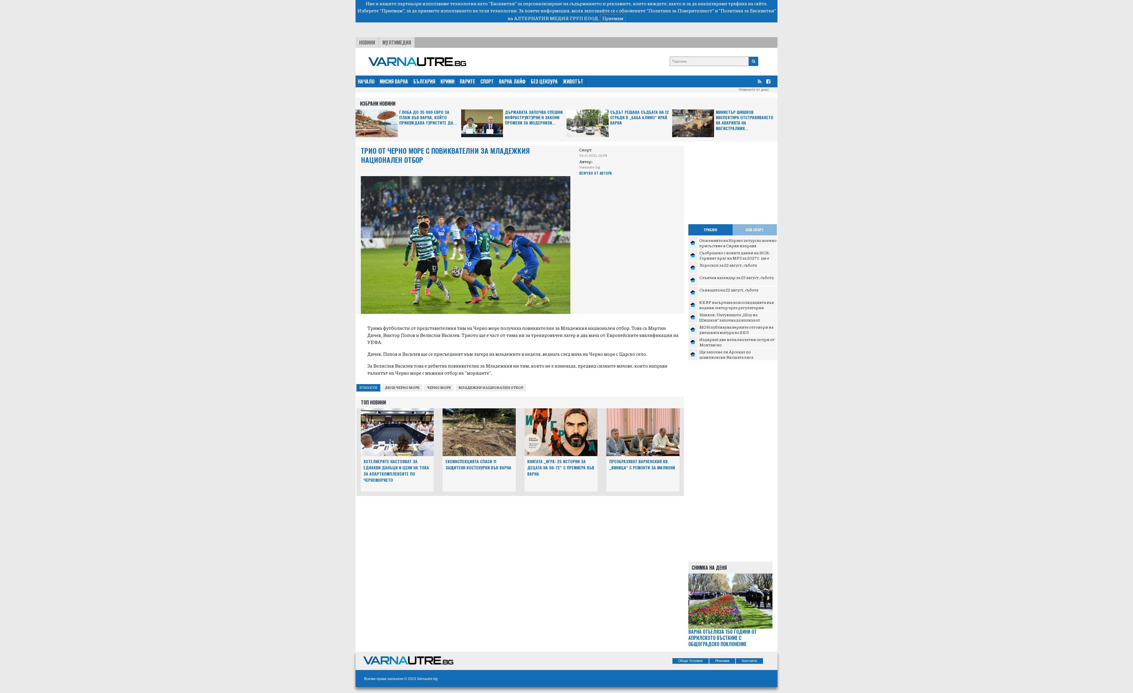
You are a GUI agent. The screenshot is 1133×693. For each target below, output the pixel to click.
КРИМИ (447, 81)
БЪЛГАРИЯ (424, 81)
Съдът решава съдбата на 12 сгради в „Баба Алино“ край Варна (639, 117)
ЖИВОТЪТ (573, 81)
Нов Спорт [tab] (755, 229)
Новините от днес (754, 90)
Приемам (612, 18)
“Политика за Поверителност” (680, 10)
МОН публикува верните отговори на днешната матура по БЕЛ (736, 329)
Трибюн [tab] (710, 229)
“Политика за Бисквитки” (747, 10)
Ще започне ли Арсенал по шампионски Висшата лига (726, 354)
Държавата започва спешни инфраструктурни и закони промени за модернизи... (534, 117)
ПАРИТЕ (467, 81)
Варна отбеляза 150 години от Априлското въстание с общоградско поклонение (722, 638)
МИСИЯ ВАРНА (394, 81)
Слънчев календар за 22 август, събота (736, 277)
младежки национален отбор (491, 387)
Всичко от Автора (595, 173)
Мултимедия (396, 42)
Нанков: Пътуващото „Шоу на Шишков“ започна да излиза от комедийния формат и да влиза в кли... (737, 320)
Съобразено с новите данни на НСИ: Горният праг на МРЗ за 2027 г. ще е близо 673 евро (734, 258)
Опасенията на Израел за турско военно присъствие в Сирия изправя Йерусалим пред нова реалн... (738, 245)
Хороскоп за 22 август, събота (728, 265)
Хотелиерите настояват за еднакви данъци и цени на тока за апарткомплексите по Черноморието (396, 470)
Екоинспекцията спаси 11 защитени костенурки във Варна (478, 464)
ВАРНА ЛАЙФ (512, 81)
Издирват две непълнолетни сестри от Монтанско (737, 342)
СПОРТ (487, 81)
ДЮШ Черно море (402, 387)
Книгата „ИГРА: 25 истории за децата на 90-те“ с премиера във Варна (560, 467)
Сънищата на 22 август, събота (728, 290)
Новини (367, 42)
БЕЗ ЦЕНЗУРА (544, 81)
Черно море (439, 387)
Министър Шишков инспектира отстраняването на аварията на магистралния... (744, 120)
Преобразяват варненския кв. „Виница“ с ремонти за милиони (642, 464)
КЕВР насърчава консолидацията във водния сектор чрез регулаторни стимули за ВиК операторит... (736, 307)
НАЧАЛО (366, 81)
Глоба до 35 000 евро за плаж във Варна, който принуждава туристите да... (428, 117)
